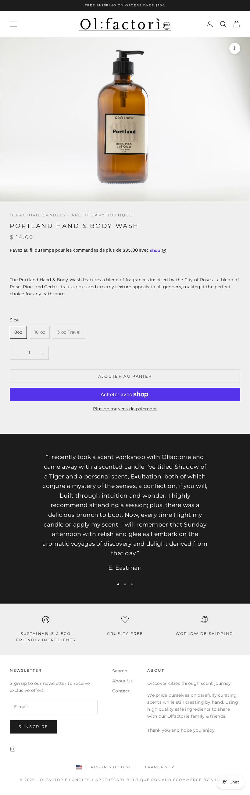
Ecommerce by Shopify (201, 780)
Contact (121, 691)
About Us (122, 681)
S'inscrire (33, 726)
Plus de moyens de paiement (125, 409)
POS (155, 780)
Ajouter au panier (125, 376)
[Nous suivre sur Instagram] (13, 749)
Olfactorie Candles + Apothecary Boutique (71, 215)
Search (119, 671)
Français (156, 767)
